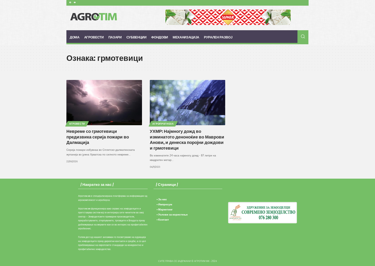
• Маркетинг (165, 209)
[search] (303, 36)
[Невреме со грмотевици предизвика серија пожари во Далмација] (104, 102)
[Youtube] (74, 2)
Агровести (77, 123)
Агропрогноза (163, 123)
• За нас (162, 199)
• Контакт (163, 219)
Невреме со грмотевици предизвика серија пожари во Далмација (97, 136)
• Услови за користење (172, 214)
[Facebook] (70, 2)
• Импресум (164, 204)
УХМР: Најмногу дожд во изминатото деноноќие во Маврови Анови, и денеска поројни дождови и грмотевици (187, 139)
